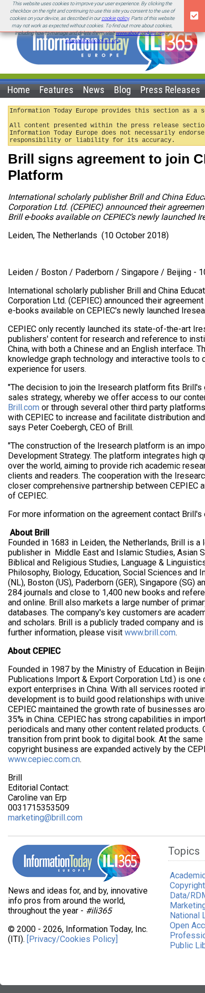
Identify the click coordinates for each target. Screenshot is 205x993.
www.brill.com (150, 632)
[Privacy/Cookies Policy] (72, 939)
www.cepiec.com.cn (44, 759)
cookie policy (115, 18)
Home (18, 89)
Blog (122, 89)
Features (56, 89)
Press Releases (170, 89)
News (94, 89)
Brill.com (23, 407)
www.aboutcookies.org (140, 33)
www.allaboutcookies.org (91, 40)
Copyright (187, 885)
